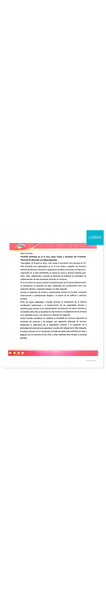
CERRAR (95, 237)
